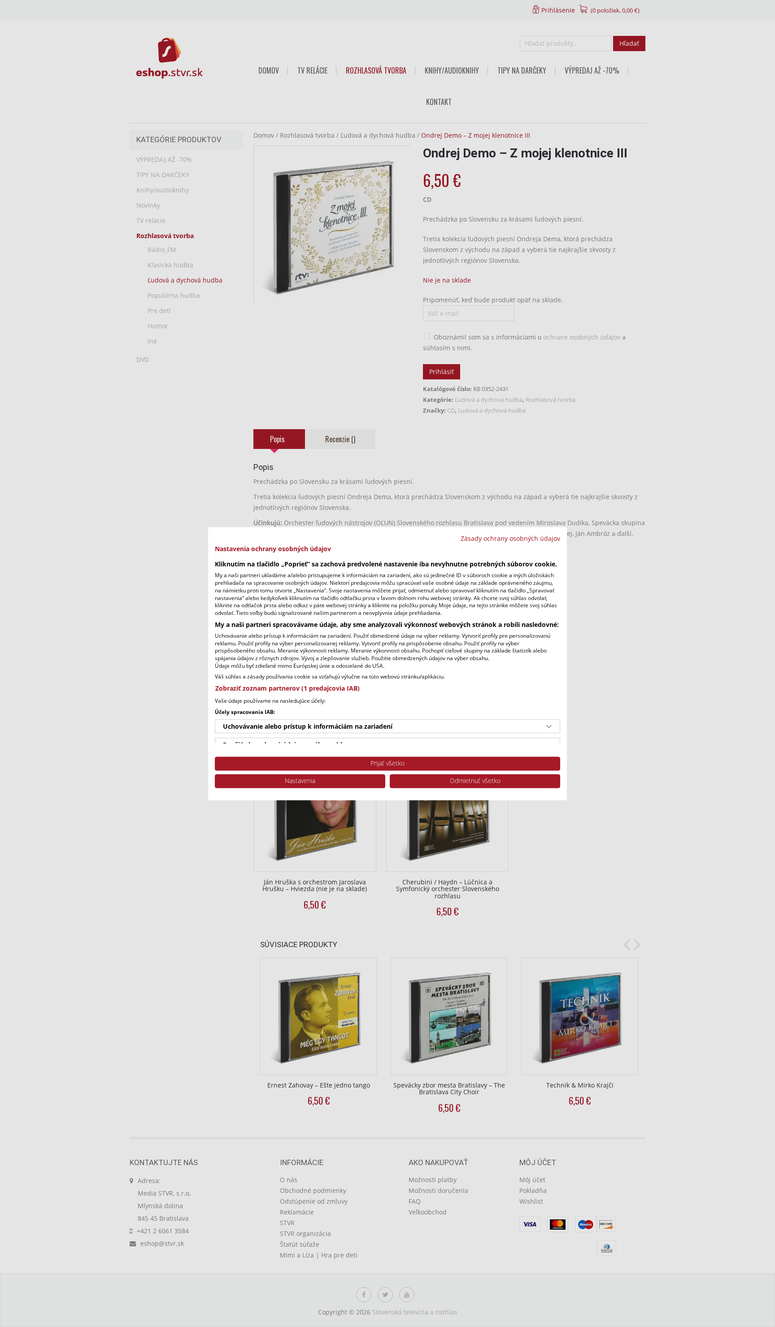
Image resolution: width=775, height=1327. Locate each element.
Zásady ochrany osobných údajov (510, 538)
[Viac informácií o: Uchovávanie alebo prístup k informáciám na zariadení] (549, 726)
